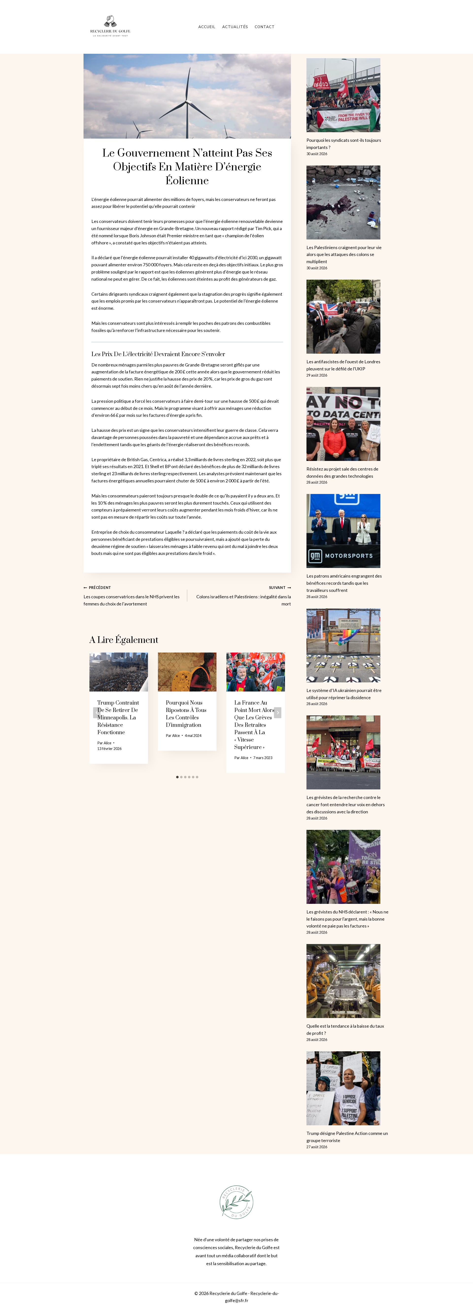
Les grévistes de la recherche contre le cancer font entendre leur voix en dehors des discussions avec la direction (345, 804)
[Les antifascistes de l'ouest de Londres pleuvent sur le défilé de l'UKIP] (347, 317)
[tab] (177, 777)
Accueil (207, 26)
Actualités (235, 26)
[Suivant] (277, 712)
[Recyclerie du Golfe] (110, 27)
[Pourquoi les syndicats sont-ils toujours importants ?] (347, 95)
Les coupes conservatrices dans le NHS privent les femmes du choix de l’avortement (132, 595)
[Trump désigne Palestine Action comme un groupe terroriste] (347, 1088)
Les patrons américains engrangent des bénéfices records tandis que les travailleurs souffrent (344, 583)
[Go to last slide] (97, 712)
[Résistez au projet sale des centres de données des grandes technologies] (347, 424)
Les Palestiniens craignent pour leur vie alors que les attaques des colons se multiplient (344, 254)
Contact (265, 26)
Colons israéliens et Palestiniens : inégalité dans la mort (243, 595)
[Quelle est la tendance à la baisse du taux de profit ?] (347, 981)
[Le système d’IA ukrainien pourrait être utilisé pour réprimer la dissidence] (347, 645)
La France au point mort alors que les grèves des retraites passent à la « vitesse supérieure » (254, 725)
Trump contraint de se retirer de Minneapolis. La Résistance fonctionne (118, 718)
